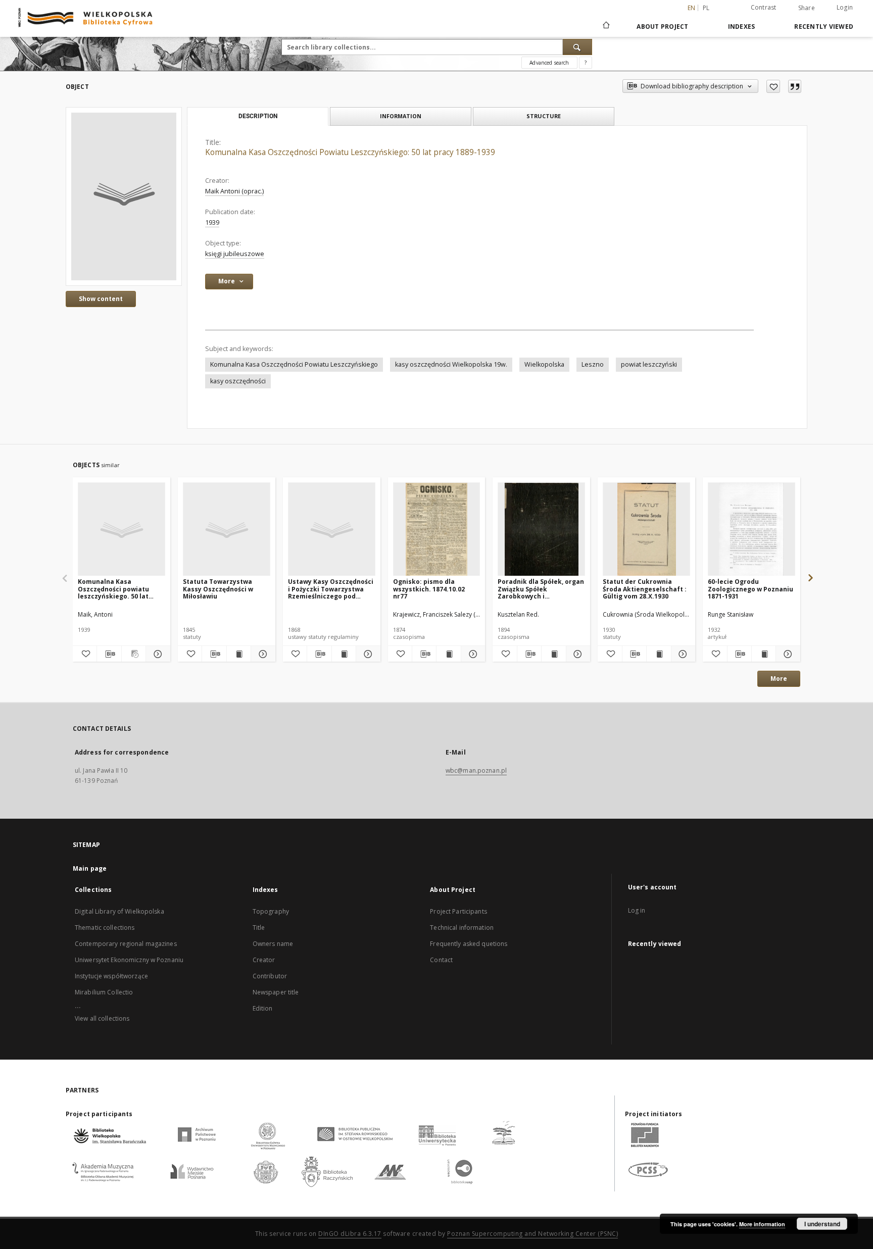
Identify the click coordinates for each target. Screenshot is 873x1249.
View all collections (102, 1018)
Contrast (764, 7)
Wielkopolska (544, 364)
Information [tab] (400, 116)
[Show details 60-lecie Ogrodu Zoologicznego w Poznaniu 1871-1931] (786, 654)
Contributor (270, 976)
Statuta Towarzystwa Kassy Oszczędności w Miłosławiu (218, 588)
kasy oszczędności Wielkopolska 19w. (451, 364)
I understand (822, 1223)
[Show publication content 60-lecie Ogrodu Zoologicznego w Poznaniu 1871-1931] (763, 654)
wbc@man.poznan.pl (476, 770)
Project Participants (458, 911)
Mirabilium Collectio (104, 992)
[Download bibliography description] (109, 654)
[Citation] (794, 86)
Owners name (273, 943)
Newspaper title (276, 992)
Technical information (462, 927)
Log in (637, 910)
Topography (271, 911)
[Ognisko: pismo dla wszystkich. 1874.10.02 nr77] (437, 529)
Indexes (741, 26)
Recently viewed (823, 26)
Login (845, 7)
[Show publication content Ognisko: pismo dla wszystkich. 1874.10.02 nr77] (448, 654)
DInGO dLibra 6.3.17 (349, 1233)
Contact (441, 960)
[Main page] (605, 26)
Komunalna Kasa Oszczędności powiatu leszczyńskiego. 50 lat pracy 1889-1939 (113, 588)
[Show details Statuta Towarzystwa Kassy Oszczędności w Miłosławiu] (261, 654)
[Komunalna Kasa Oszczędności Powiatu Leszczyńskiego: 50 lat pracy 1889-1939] (123, 196)
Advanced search (549, 62)
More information (762, 1224)
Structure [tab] (543, 116)
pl (706, 8)
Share (806, 8)
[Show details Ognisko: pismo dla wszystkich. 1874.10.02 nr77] (471, 654)
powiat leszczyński (649, 364)
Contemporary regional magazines (126, 943)
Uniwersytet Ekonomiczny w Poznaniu (129, 960)
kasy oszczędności (238, 381)
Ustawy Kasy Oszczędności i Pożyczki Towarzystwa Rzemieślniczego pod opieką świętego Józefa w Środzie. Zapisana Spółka (330, 588)
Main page (90, 868)
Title (259, 927)
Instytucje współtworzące (111, 976)
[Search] (577, 47)
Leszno (592, 364)
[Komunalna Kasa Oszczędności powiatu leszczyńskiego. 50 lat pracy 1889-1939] (121, 529)
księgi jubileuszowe (234, 253)
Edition (263, 1008)
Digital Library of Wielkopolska (119, 911)
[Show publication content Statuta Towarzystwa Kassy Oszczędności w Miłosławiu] (239, 654)
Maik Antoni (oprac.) (234, 191)
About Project (662, 26)
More (778, 678)
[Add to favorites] (773, 86)
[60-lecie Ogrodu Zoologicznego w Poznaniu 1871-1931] (751, 529)
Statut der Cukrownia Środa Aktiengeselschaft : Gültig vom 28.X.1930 (645, 588)
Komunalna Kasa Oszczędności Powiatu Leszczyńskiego (294, 364)
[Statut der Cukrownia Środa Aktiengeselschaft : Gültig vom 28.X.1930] (646, 529)
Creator (264, 960)
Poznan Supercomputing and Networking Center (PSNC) (532, 1233)
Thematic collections (104, 927)
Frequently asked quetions (468, 943)
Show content (101, 298)
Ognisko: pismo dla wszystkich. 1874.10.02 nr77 (429, 588)
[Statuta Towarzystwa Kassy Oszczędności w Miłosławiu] (226, 529)
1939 (212, 222)
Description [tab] (257, 116)
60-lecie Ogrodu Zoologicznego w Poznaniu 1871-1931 (750, 588)
